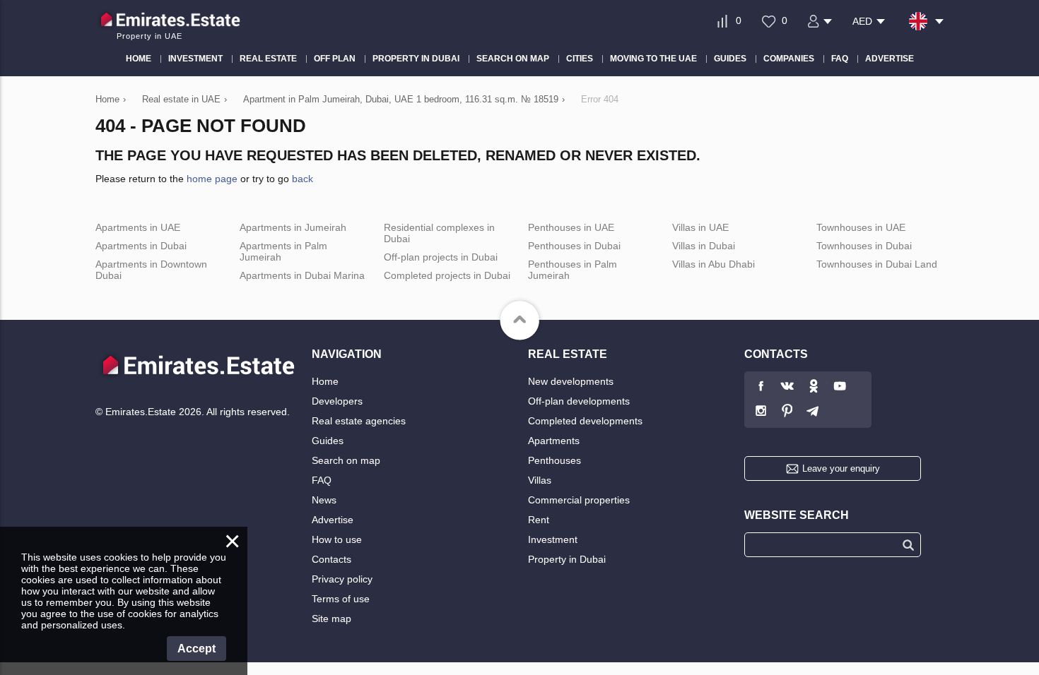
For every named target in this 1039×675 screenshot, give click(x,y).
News (324, 500)
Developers (337, 401)
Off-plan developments (579, 401)
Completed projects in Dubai (447, 275)
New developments (571, 381)
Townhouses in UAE (860, 227)
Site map (331, 618)
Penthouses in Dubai (574, 245)
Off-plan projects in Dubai (441, 257)
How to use (337, 539)
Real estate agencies (359, 420)
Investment (552, 539)
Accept (196, 649)
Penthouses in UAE (571, 227)
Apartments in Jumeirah (293, 227)
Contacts (331, 559)
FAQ (321, 480)
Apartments (554, 440)
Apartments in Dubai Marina (302, 275)
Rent (538, 519)
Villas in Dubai (703, 245)
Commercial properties (579, 500)
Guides (328, 440)
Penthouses (554, 460)
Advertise (332, 519)
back (302, 178)
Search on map (346, 460)
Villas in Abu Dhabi (713, 264)
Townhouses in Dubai (864, 245)
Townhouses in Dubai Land (876, 264)
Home (325, 381)
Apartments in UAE (137, 227)
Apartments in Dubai (141, 245)
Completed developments (585, 420)
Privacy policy (342, 579)
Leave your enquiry (841, 468)
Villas (539, 480)
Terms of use (341, 598)
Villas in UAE (700, 227)
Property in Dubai (567, 559)
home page (212, 178)
